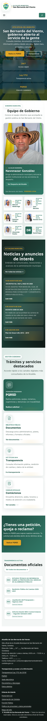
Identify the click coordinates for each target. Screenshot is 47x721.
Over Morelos (36, 207)
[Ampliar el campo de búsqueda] (42, 15)
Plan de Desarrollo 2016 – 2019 (17, 333)
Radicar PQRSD (12, 542)
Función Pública (7, 703)
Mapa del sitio (7, 710)
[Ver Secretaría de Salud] (28, 217)
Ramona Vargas (15, 220)
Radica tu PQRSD (15, 54)
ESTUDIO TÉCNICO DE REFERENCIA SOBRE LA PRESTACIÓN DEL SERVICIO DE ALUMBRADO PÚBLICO (26, 580)
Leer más (8, 299)
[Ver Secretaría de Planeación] (8, 217)
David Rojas (37, 233)
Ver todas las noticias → (14, 272)
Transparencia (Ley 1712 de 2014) (14, 672)
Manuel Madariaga (16, 205)
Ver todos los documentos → (17, 569)
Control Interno (17, 604)
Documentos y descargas (11, 683)
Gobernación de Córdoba (11, 699)
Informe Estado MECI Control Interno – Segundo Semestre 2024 (26, 613)
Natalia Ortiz (37, 220)
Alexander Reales (16, 233)
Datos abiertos (7, 686)
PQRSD (4, 676)
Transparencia (33, 54)
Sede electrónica (8, 679)
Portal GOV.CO (7, 696)
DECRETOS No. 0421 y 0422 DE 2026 (19, 284)
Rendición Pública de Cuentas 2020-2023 (25, 590)
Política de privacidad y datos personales (16, 706)
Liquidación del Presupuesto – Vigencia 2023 (23, 601)
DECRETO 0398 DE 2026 (14, 310)
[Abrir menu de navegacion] (4, 15)
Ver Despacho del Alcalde (17, 184)
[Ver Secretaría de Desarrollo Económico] (28, 203)
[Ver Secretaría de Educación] (8, 230)
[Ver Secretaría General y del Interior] (8, 203)
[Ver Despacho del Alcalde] (23, 143)
